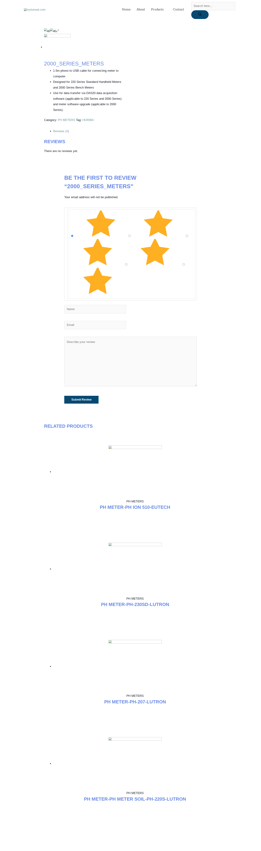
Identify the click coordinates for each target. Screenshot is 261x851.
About (141, 9)
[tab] (135, 131)
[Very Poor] (97, 293)
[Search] (200, 14)
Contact (178, 9)
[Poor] (155, 264)
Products (157, 9)
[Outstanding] (101, 236)
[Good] (98, 264)
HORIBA (88, 120)
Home (126, 9)
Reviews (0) (61, 131)
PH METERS (66, 120)
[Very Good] (159, 236)
